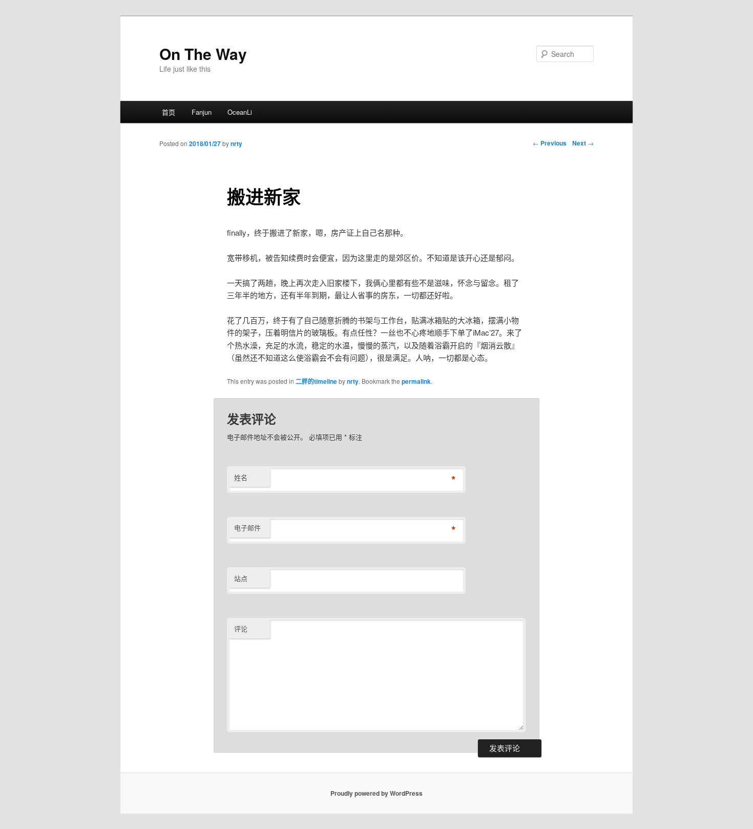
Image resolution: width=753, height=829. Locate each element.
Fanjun (202, 112)
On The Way (203, 54)
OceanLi (239, 112)
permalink (416, 381)
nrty (236, 143)
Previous (550, 143)
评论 (240, 628)
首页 (168, 112)
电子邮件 (247, 527)
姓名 (240, 477)
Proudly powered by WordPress (376, 793)
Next (583, 143)
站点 (240, 578)
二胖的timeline (316, 381)
